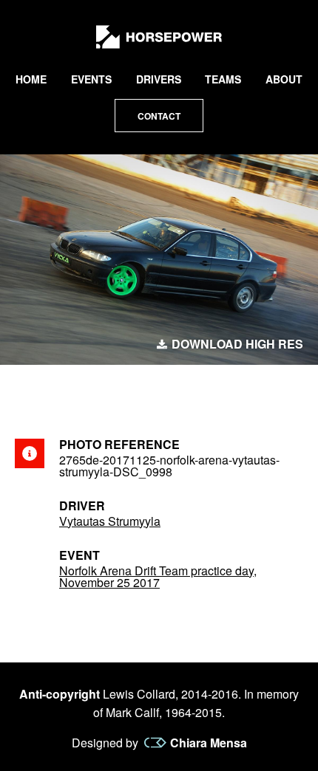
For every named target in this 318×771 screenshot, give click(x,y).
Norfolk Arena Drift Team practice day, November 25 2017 (158, 576)
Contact (159, 116)
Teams (223, 79)
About (283, 79)
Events (91, 79)
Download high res (237, 344)
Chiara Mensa (208, 743)
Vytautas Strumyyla (109, 521)
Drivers (158, 79)
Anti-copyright (59, 693)
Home (31, 79)
